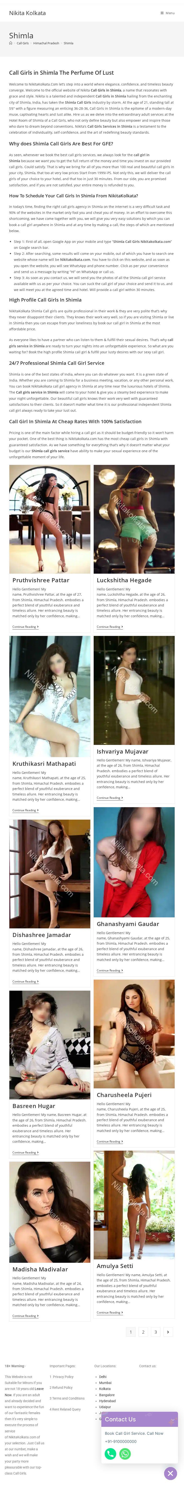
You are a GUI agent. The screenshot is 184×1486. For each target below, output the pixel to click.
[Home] (10, 43)
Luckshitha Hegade (124, 580)
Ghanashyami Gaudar (128, 924)
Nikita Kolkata (27, 13)
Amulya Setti (115, 1266)
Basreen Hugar (33, 1106)
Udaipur (105, 1407)
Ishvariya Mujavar (123, 751)
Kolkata (105, 1389)
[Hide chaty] (170, 1473)
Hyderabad (107, 1401)
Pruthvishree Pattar (40, 580)
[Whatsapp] (125, 1454)
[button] (173, 1419)
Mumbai (105, 1383)
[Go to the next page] (168, 1332)
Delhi (102, 1377)
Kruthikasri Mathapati (44, 763)
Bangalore (107, 1395)
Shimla (68, 43)
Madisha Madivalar (40, 1269)
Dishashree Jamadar (41, 935)
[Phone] (110, 1454)
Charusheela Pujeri (124, 1095)
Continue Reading (25, 627)
